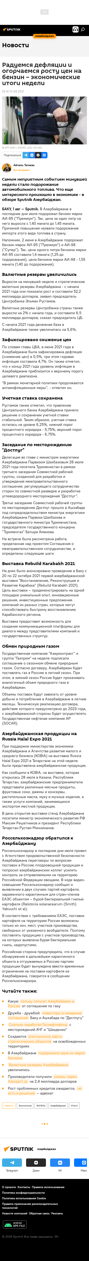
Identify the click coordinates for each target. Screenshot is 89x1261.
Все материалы (21, 170)
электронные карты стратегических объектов (35, 1039)
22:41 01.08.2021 (13, 91)
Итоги (74, 1105)
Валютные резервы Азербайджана (38, 1064)
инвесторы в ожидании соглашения (45, 1015)
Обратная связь (39, 1213)
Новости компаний (14, 1213)
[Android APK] (15, 1225)
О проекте (9, 1187)
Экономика (25, 1105)
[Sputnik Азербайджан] (12, 31)
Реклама (57, 1213)
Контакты (24, 1187)
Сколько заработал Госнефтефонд (38, 1024)
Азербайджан (58, 1105)
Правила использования (48, 1187)
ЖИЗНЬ (40, 1105)
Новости (9, 1105)
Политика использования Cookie (24, 1198)
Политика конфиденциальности (23, 1193)
